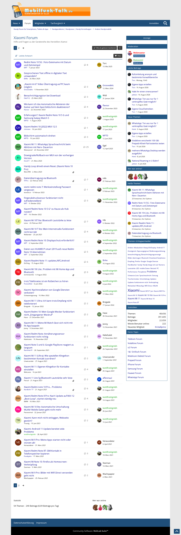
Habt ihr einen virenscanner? (145, 91)
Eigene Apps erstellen (141, 84)
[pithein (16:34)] (140, 176)
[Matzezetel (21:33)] (131, 176)
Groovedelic (28, 89)
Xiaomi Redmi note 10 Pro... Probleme (43, 387)
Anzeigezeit (132, 251)
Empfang (131, 261)
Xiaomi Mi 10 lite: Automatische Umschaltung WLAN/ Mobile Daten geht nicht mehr (46, 408)
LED (137, 268)
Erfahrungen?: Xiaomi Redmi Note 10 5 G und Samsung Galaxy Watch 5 (46, 116)
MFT (25, 68)
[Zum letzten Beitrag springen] (99, 65)
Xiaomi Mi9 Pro (159, 291)
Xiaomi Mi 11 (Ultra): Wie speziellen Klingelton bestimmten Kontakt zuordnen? (46, 357)
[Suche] (165, 23)
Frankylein (28, 456)
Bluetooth (145, 258)
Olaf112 (27, 98)
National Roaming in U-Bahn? (145, 160)
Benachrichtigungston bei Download (42, 95)
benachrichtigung (134, 254)
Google (143, 261)
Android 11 (161, 248)
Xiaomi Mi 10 (132, 295)
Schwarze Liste (133, 275)
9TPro (26, 181)
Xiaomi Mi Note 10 (147, 299)
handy (140, 265)
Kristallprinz (160, 327)
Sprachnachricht (145, 275)
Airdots (130, 248)
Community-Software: (90, 531)
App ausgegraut (143, 251)
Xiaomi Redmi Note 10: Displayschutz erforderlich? (49, 240)
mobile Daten (145, 268)
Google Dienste (152, 261)
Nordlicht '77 (28, 389)
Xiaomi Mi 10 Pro (159, 295)
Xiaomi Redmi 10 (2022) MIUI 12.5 (40, 126)
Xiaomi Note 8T (133, 302)
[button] (120, 48)
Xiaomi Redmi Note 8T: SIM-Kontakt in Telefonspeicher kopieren (42, 452)
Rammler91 (28, 350)
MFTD (26, 120)
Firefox (137, 261)
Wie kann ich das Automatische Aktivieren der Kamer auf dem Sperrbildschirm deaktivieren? (47, 106)
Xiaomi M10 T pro (146, 291)
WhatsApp (140, 286)
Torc (133, 80)
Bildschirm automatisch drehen (40, 135)
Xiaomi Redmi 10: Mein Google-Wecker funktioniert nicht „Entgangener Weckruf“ (49, 313)
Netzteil (153, 268)
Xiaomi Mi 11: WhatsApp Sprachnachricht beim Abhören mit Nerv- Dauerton (47, 146)
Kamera (162, 265)
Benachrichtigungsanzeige (151, 254)
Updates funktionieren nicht (138, 282)
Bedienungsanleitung (157, 251)
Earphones (161, 258)
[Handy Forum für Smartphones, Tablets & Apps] (90, 10)
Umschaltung (144, 279)
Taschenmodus (133, 279)
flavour (26, 110)
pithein (134, 95)
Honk (134, 129)
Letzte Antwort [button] (25, 55)
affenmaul (107, 378)
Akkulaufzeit (138, 248)
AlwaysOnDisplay (149, 248)
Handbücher (132, 265)
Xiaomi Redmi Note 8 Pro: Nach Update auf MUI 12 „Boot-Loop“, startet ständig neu (49, 397)
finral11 (27, 161)
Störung (155, 275)
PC (158, 268)
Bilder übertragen (134, 258)
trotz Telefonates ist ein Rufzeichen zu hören (46, 281)
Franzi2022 (28, 284)
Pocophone (142, 272)
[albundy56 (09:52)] (145, 176)
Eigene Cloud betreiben (142, 108)
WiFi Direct (149, 286)
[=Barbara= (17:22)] (136, 176)
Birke (105, 260)
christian (27, 129)
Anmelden (154, 23)
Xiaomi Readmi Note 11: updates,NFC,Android (47, 260)
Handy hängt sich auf (150, 265)
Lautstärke (132, 268)
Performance (132, 272)
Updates (153, 279)
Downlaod (153, 258)
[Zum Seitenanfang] (177, 531)
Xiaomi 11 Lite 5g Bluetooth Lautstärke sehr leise (48, 377)
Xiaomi (134, 290)
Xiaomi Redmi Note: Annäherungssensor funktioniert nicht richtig (44, 335)
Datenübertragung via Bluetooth (40, 178)
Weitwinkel (132, 286)
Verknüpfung (153, 282)
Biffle (26, 79)
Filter (119, 56)
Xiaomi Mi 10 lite (145, 295)
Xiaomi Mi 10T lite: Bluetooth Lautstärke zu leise (47, 220)
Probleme (152, 271)
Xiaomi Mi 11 (134, 298)
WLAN (155, 286)
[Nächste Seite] (23, 48)
